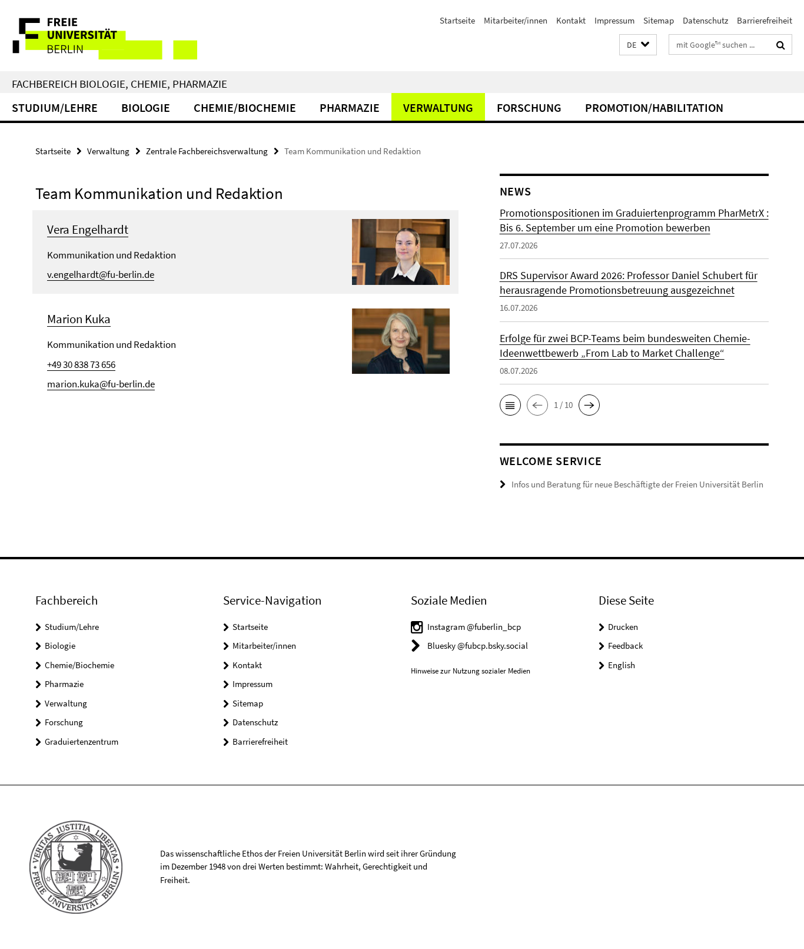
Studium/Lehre (55, 107)
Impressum (614, 20)
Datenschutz (705, 20)
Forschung (529, 107)
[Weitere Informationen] (401, 250)
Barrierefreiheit (764, 20)
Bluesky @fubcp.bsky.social (477, 645)
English (621, 665)
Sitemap (658, 20)
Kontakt (571, 20)
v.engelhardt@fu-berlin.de (100, 274)
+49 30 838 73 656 (81, 364)
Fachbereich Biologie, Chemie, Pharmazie (119, 84)
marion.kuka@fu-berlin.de (101, 383)
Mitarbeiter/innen (515, 20)
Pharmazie (350, 107)
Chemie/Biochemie (245, 107)
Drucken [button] (623, 626)
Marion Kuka (79, 319)
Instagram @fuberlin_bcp (474, 626)
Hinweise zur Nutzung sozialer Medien (470, 671)
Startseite (457, 20)
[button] (638, 45)
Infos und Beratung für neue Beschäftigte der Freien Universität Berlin (637, 484)
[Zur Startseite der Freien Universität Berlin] (98, 35)
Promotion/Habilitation (654, 107)
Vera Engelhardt (87, 229)
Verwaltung (438, 107)
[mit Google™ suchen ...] (781, 44)
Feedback (625, 645)
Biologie (145, 107)
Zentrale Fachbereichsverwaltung (207, 151)
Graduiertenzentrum (81, 741)
